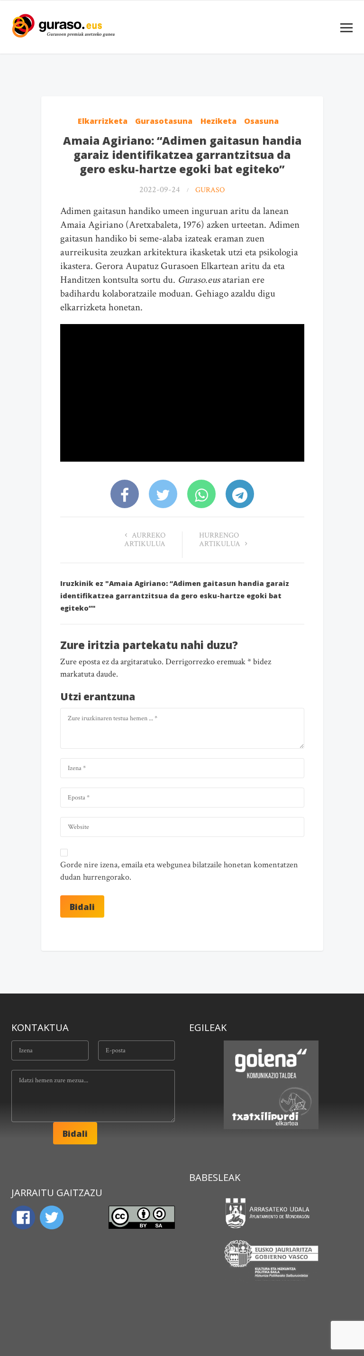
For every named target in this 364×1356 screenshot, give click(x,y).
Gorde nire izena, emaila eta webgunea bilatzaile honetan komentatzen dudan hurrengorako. (179, 870)
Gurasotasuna (163, 121)
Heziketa (218, 121)
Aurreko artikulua (144, 539)
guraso (210, 190)
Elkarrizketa (102, 121)
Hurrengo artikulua (220, 539)
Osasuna (261, 121)
